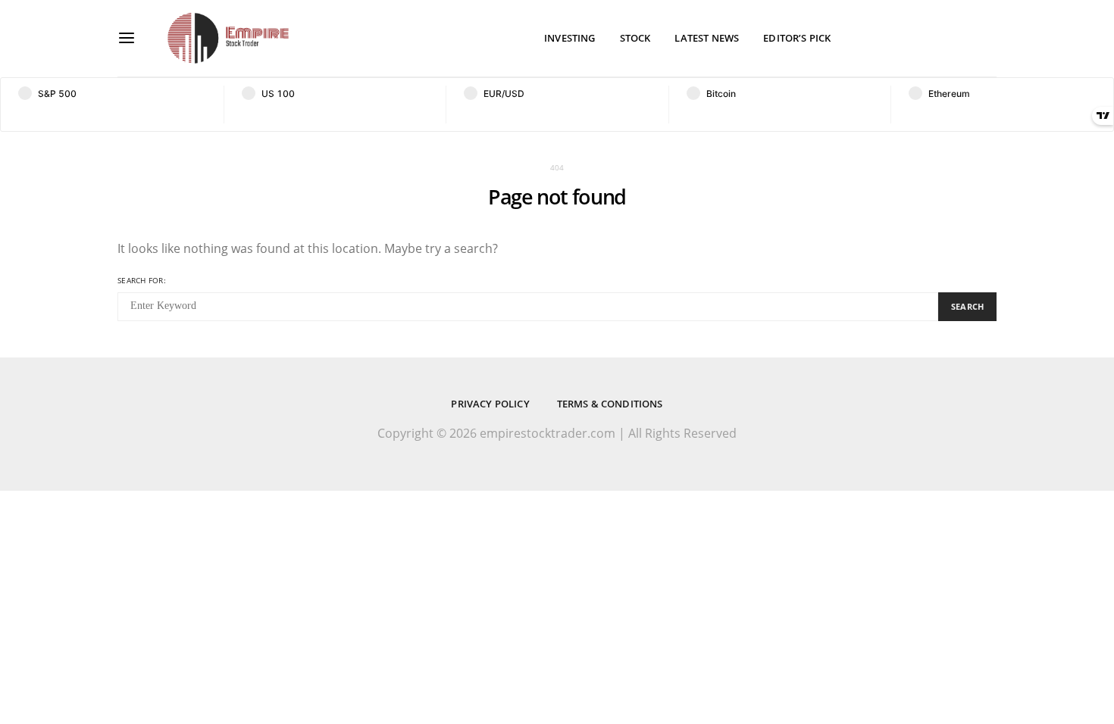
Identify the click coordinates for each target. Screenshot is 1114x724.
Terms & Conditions (610, 403)
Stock (635, 38)
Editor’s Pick (797, 38)
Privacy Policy (490, 403)
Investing (569, 38)
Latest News (706, 38)
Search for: (141, 280)
